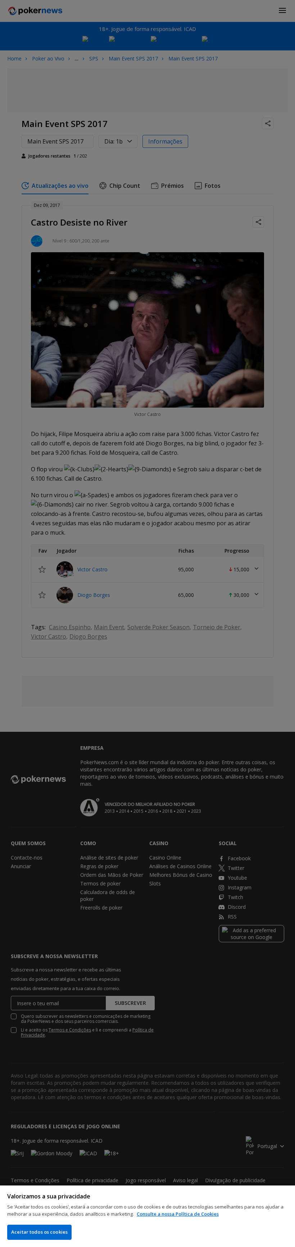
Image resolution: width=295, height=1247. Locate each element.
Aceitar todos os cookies (39, 1232)
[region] (147, 1216)
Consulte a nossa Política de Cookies (178, 1214)
